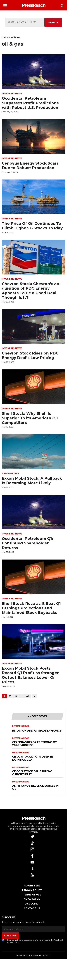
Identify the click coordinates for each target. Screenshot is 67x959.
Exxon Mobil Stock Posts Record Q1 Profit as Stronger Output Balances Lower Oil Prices (30, 675)
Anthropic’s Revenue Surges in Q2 (35, 787)
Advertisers (32, 885)
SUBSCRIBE (10, 935)
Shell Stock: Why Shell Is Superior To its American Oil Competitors (30, 418)
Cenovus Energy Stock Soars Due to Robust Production (30, 165)
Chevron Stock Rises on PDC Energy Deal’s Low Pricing (30, 355)
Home (5, 37)
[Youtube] (33, 861)
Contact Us (32, 908)
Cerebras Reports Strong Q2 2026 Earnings (34, 744)
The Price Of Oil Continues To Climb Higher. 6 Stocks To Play (32, 225)
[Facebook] (33, 855)
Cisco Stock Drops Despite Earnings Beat (32, 758)
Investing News (12, 93)
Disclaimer (32, 903)
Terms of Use (32, 894)
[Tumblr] (33, 868)
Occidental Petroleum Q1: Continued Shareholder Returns (27, 543)
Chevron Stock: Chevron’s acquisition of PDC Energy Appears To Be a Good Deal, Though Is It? (31, 290)
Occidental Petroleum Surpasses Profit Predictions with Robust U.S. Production (30, 103)
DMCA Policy (32, 899)
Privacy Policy (32, 890)
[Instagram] (33, 849)
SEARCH (53, 22)
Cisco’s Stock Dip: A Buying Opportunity (32, 773)
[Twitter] (33, 836)
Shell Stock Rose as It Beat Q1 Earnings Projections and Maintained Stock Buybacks (31, 608)
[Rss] (33, 874)
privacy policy (13, 942)
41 (27, 696)
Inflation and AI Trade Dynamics (36, 730)
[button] (5, 4)
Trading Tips (10, 473)
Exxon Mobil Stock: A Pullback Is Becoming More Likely (32, 480)
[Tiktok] (33, 842)
